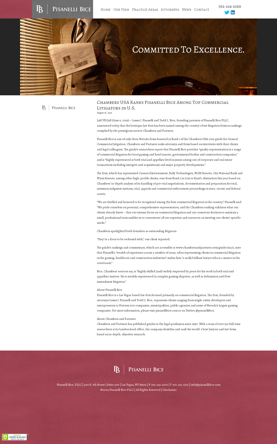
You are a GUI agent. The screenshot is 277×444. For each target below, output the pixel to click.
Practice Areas (145, 9)
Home (106, 9)
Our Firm (121, 9)
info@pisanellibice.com (205, 385)
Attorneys (170, 9)
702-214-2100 (229, 6)
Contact (201, 9)
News (186, 9)
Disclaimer (170, 390)
